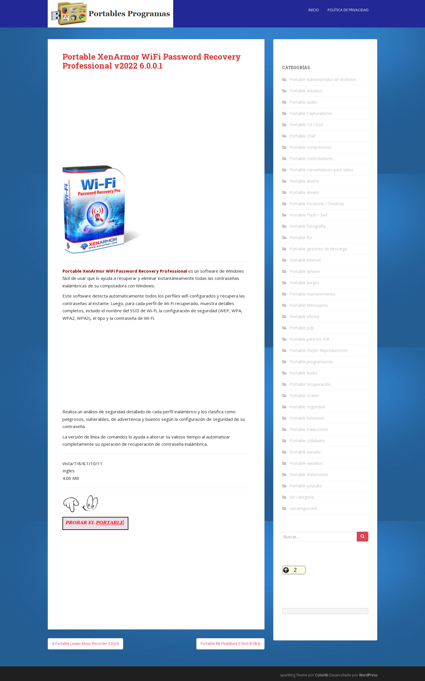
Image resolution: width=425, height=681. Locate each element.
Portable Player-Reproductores (319, 350)
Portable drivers (304, 192)
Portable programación (311, 361)
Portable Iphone (305, 271)
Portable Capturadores (311, 113)
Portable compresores (311, 147)
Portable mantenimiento (312, 294)
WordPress (368, 675)
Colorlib (321, 675)
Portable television (307, 418)
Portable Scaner (304, 395)
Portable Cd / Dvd (306, 124)
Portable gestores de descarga (318, 249)
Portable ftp (301, 237)
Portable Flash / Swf (308, 215)
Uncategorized (303, 508)
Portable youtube (306, 486)
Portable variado (305, 452)
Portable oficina (304, 316)
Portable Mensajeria (309, 305)
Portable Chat (302, 136)
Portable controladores (311, 158)
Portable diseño (304, 181)
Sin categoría (302, 497)
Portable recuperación (310, 384)
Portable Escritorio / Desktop (317, 203)
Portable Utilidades (307, 440)
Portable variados (306, 463)
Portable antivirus (306, 90)
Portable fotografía (308, 226)
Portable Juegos (304, 282)
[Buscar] (362, 537)
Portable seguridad (307, 407)
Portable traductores (309, 429)
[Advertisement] (156, 122)
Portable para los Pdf (309, 339)
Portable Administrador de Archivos (323, 79)
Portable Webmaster (309, 474)
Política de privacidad (348, 10)
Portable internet (305, 260)
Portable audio (303, 102)
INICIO (313, 10)
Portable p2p (302, 328)
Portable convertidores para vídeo (321, 169)
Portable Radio (303, 373)
